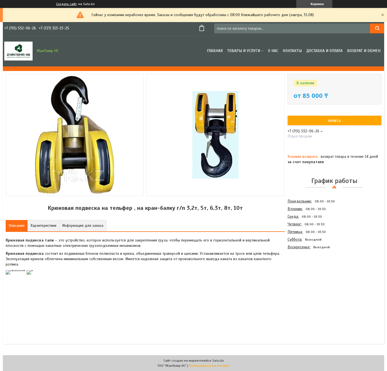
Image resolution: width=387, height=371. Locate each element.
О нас (273, 50)
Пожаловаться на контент (209, 366)
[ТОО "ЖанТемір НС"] (18, 51)
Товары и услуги (243, 50)
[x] (30, 270)
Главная (215, 50)
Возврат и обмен (363, 50)
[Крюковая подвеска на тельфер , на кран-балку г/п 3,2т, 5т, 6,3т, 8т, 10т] (308, 281)
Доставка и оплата (324, 50)
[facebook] (15, 270)
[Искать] (377, 28)
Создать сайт (66, 4)
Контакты (292, 50)
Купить (334, 121)
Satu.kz (218, 361)
